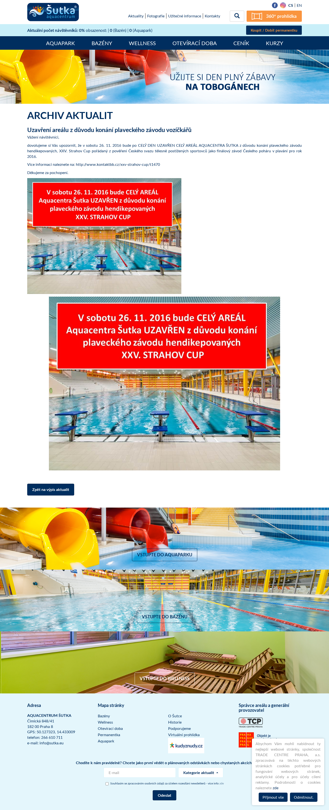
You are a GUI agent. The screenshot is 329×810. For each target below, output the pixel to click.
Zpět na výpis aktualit (50, 489)
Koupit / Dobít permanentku (274, 30)
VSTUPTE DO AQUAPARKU (164, 555)
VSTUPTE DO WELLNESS (165, 678)
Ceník (241, 43)
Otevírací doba (194, 43)
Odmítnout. (304, 797)
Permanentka (109, 734)
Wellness (142, 43)
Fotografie (155, 16)
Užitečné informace (184, 16)
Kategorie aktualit (199, 772)
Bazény (102, 43)
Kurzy (274, 43)
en (299, 5)
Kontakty (212, 16)
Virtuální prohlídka (184, 734)
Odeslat (164, 795)
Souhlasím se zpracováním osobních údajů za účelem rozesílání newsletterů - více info (167, 783)
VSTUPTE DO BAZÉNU (164, 617)
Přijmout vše (273, 797)
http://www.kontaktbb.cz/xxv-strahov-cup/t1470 (118, 164)
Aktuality (136, 16)
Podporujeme (179, 728)
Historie (175, 722)
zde (275, 787)
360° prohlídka (281, 16)
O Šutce (175, 716)
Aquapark (60, 43)
